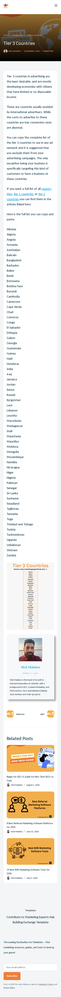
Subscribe (12, 975)
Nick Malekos (30, 667)
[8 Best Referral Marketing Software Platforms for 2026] (30, 805)
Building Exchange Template (30, 922)
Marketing (48, 51)
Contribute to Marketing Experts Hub (30, 917)
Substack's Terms (46, 984)
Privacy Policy (9, 987)
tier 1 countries (23, 194)
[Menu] (56, 5)
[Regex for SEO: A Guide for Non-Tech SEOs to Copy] (30, 758)
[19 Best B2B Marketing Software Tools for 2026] (30, 851)
